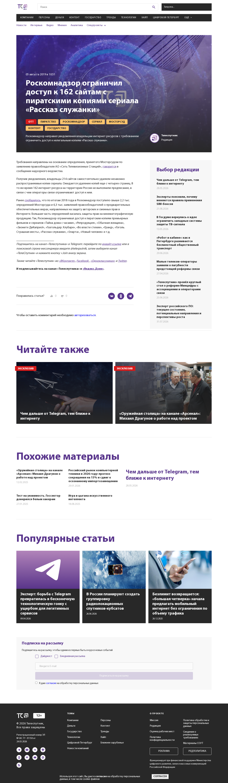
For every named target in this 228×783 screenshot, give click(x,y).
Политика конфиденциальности (162, 739)
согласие (51, 683)
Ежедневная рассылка (72, 656)
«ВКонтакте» (67, 261)
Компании (27, 17)
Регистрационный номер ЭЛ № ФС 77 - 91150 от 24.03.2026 (31, 738)
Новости (21, 25)
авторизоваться (85, 315)
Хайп (145, 17)
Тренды (111, 17)
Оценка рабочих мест (162, 731)
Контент (74, 17)
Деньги (59, 17)
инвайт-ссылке (111, 244)
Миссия (154, 720)
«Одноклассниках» (102, 261)
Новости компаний (78, 748)
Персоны (44, 17)
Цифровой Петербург (166, 17)
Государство (93, 17)
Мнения (62, 25)
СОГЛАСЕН (160, 776)
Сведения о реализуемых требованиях (190, 735)
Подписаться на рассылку (114, 675)
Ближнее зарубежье (112, 742)
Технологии (128, 17)
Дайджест (46, 656)
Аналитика (77, 25)
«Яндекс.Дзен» (93, 269)
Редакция (155, 726)
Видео (50, 25)
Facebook (82, 261)
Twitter (122, 261)
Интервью (36, 25)
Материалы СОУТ (193, 743)
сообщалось (33, 200)
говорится (109, 166)
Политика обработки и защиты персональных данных (196, 723)
